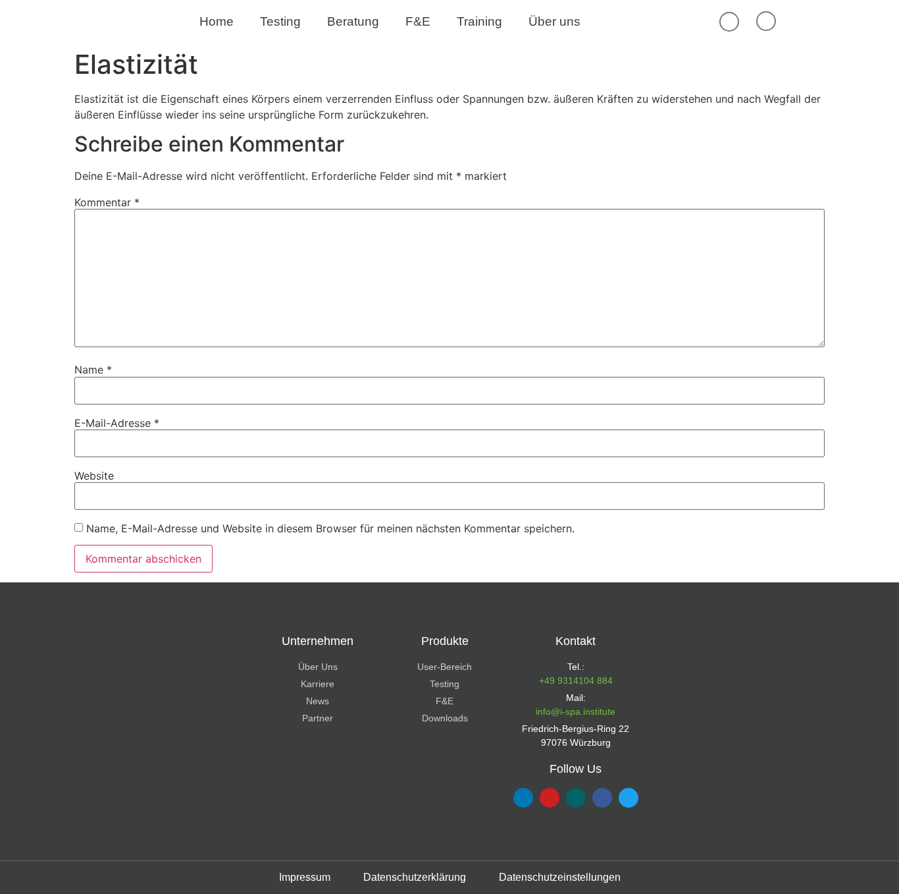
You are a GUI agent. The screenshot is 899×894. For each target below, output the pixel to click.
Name (93, 369)
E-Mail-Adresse (116, 423)
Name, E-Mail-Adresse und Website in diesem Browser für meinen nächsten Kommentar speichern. (330, 528)
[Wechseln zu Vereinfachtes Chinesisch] (851, 22)
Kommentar (107, 202)
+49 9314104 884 (576, 680)
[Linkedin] (523, 798)
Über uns (554, 21)
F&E (417, 21)
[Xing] (576, 798)
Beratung (353, 21)
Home (216, 21)
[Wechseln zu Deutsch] (826, 22)
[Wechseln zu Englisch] (801, 22)
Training (479, 21)
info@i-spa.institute (575, 711)
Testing (280, 21)
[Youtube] (549, 798)
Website (94, 475)
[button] (729, 22)
